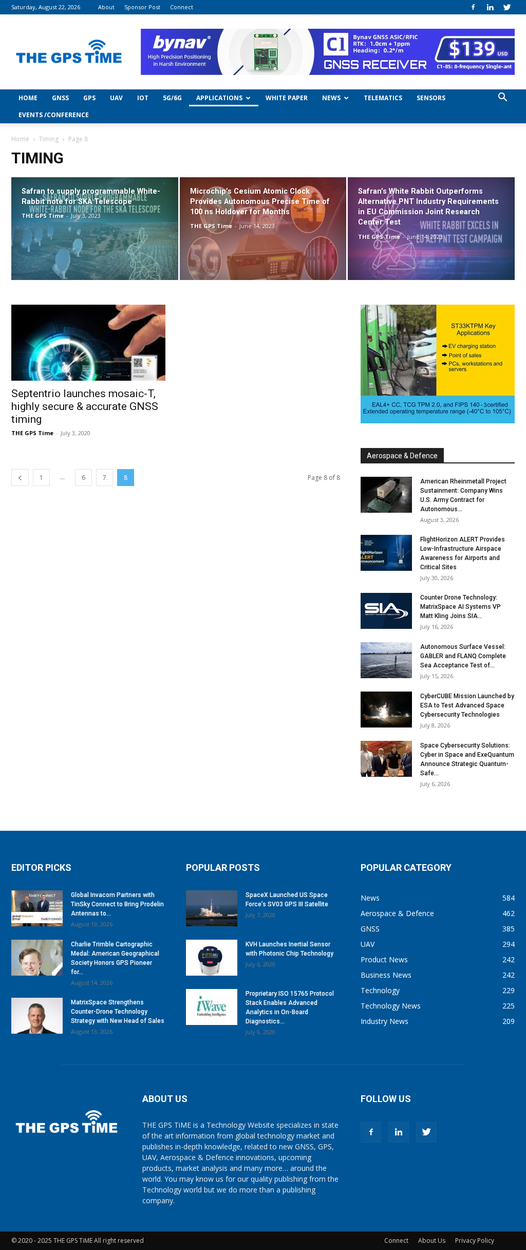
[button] (502, 98)
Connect (181, 7)
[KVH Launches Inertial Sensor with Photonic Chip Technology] (211, 958)
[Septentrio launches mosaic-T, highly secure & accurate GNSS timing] (88, 343)
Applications (219, 98)
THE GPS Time (43, 215)
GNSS (60, 98)
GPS (89, 98)
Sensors (431, 98)
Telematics (383, 98)
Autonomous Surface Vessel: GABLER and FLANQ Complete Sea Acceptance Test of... (463, 656)
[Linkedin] (490, 7)
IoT (142, 98)
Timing (49, 139)
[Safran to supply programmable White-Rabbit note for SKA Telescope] (94, 229)
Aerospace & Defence (402, 456)
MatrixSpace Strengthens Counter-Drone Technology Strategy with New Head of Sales (117, 1011)
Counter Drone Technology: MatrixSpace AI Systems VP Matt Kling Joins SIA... (460, 607)
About (106, 7)
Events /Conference (53, 114)
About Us (431, 1240)
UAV (116, 98)
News (331, 98)
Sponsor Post (142, 7)
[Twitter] (507, 7)
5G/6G (172, 98)
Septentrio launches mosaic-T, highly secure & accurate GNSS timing (84, 406)
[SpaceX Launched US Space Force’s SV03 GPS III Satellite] (211, 908)
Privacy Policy (474, 1240)
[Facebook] (473, 7)
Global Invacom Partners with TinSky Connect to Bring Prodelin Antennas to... (117, 904)
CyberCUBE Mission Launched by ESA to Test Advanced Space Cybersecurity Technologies (467, 705)
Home (27, 98)
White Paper (287, 98)
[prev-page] (20, 477)
